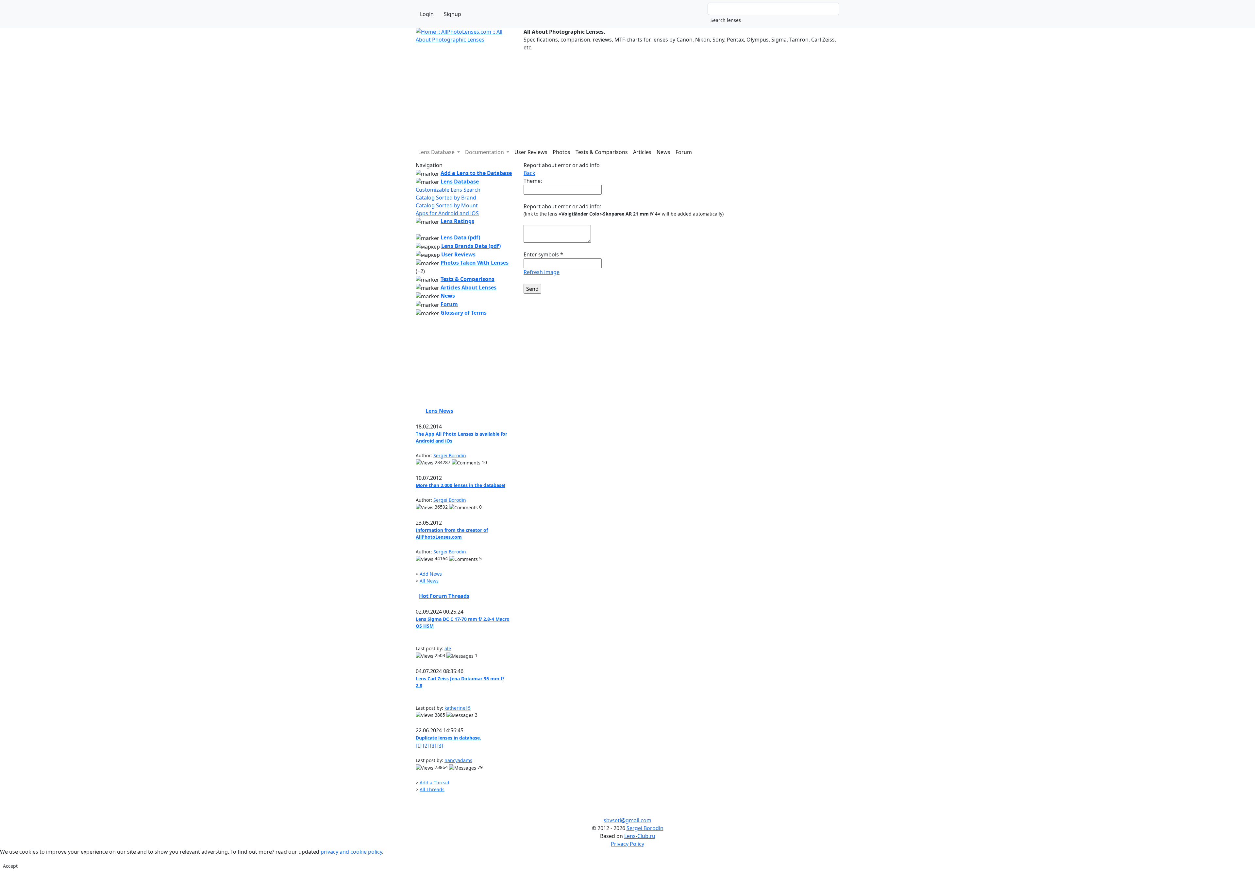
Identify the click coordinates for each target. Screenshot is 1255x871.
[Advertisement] (612, 97)
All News (429, 581)
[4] (440, 745)
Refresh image (542, 272)
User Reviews (530, 152)
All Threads (432, 789)
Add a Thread (434, 782)
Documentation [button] (485, 152)
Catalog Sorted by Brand (446, 197)
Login (427, 14)
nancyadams (458, 760)
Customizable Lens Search (448, 189)
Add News (431, 574)
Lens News (439, 410)
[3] (433, 745)
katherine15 (457, 708)
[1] (419, 745)
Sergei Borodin (449, 455)
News (663, 152)
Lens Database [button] (437, 152)
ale (447, 648)
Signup (452, 14)
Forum (684, 152)
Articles (642, 152)
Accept (10, 866)
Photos (561, 152)
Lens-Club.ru (639, 836)
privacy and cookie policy (351, 851)
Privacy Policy (627, 843)
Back (529, 173)
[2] (426, 745)
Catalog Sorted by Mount (447, 205)
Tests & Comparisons (602, 152)
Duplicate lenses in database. (448, 738)
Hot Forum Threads (444, 596)
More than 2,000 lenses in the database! (460, 485)
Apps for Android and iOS (447, 213)
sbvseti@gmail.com (627, 820)
